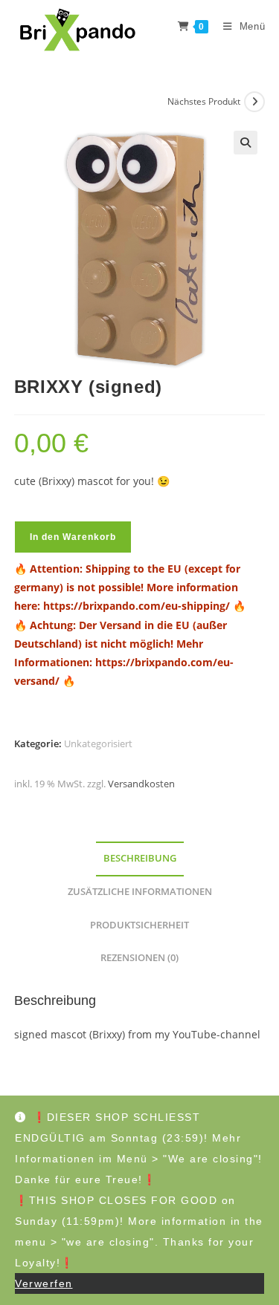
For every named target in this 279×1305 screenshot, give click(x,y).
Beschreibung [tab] (139, 858)
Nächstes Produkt (203, 101)
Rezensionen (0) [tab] (139, 957)
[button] (245, 142)
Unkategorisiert (98, 743)
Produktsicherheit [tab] (139, 925)
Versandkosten (141, 784)
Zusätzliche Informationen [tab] (140, 891)
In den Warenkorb (73, 537)
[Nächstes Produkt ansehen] (254, 101)
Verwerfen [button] (44, 1283)
